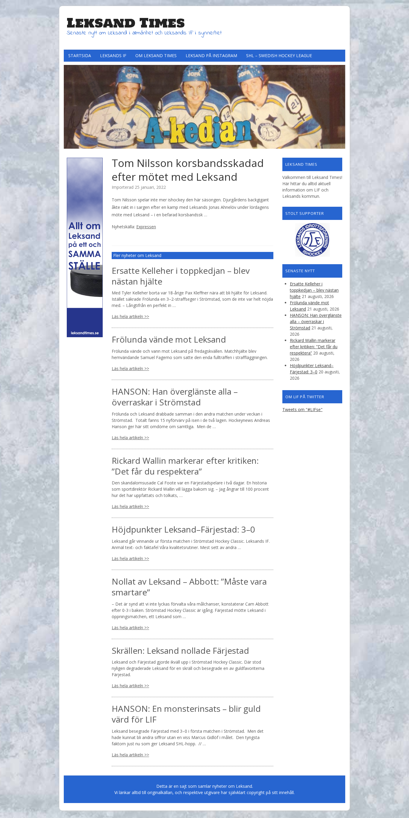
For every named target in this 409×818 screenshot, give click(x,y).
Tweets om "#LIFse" (302, 409)
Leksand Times (126, 22)
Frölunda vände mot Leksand (169, 339)
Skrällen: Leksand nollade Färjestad (180, 650)
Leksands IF (113, 55)
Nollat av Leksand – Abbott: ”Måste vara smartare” (189, 587)
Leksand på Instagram (211, 55)
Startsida (79, 55)
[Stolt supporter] (312, 240)
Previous (69, 105)
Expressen (146, 226)
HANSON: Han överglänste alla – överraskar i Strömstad (175, 397)
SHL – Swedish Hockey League (279, 55)
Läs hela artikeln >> (130, 316)
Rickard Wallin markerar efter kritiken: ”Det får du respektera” (185, 466)
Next (339, 105)
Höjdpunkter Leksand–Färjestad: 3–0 (183, 529)
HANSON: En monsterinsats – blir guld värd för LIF (186, 714)
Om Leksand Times (156, 55)
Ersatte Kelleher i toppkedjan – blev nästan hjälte (181, 276)
